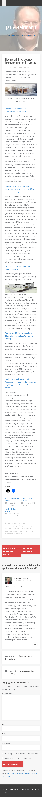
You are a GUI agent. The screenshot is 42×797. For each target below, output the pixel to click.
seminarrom (9, 534)
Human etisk (27, 526)
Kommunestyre (27, 528)
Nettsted (7, 744)
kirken (19, 528)
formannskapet (10, 526)
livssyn (16, 531)
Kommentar (8, 694)
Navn (6, 724)
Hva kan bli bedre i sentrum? (11, 510)
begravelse (24, 523)
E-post (7, 734)
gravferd (19, 526)
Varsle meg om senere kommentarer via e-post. (21, 753)
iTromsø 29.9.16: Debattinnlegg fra (20, 336)
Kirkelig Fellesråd (11, 528)
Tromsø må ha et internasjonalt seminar (10, 551)
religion (22, 531)
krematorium (9, 531)
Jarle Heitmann (21, 27)
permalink (19, 534)
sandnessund (30, 531)
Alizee (34, 789)
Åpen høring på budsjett (26, 499)
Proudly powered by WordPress (13, 789)
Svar (35, 644)
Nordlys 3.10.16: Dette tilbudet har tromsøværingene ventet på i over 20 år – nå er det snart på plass (20, 189)
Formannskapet (12, 523)
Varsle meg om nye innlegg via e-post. (17, 758)
